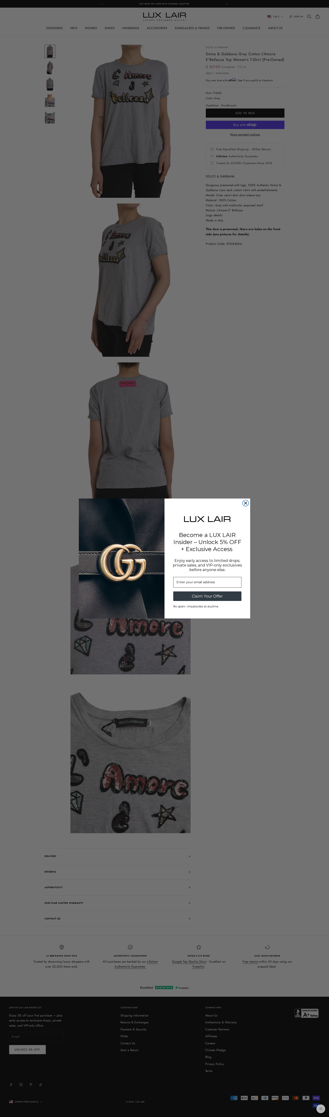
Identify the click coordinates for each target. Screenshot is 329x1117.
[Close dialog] (246, 503)
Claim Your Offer (207, 596)
